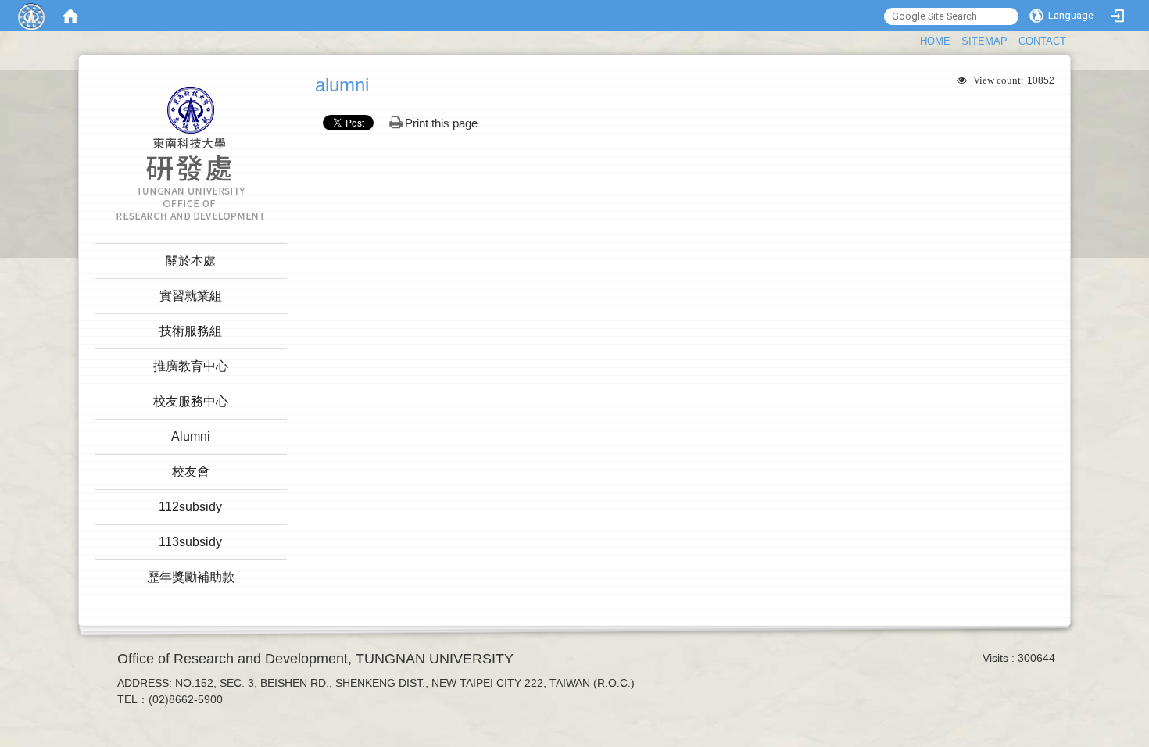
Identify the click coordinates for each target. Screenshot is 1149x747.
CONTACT (1042, 41)
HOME (935, 41)
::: (913, 39)
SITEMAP (984, 41)
